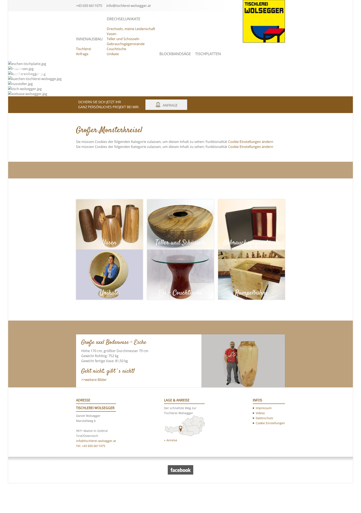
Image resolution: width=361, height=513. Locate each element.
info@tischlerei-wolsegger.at (128, 5)
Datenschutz (264, 418)
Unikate (113, 54)
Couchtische (116, 49)
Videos (30, 73)
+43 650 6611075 (89, 5)
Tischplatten (208, 53)
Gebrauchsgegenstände (126, 44)
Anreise (172, 440)
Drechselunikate (123, 18)
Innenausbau (89, 38)
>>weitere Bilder (94, 379)
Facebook (55, 73)
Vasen (111, 34)
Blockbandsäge (175, 53)
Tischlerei (83, 49)
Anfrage (82, 54)
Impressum (264, 408)
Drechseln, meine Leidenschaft (131, 29)
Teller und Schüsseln (123, 39)
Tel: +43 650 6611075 (90, 446)
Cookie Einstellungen (270, 423)
